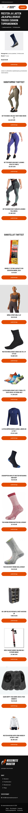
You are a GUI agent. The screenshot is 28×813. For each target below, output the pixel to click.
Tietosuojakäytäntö (10, 810)
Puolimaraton (7, 782)
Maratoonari (7, 785)
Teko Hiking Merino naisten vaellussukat (14, 522)
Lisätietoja (14, 64)
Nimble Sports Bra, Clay (14, 315)
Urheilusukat (16, 27)
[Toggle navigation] (3, 7)
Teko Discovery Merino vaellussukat (14, 567)
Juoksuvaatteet (7, 27)
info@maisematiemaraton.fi (7, 2)
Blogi (5, 788)
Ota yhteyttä (13, 808)
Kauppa (23, 7)
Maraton (6, 779)
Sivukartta (20, 810)
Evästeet (20, 808)
